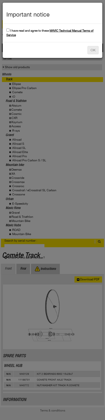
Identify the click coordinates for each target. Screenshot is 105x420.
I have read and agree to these (50, 33)
